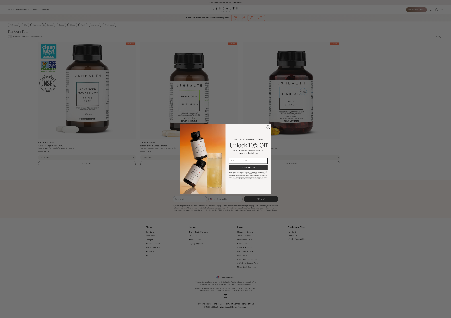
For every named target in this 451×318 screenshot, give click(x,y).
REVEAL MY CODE (248, 167)
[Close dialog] (268, 127)
